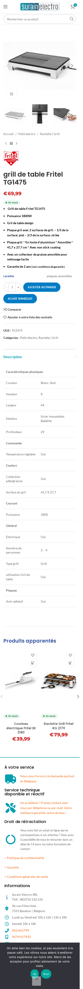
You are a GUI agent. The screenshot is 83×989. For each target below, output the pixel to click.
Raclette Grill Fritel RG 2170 (58, 726)
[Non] (36, 981)
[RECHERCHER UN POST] (71, 19)
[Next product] (16, 143)
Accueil (8, 134)
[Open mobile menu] (5, 6)
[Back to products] (11, 143)
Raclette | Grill (50, 134)
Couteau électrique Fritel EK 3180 (21, 728)
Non (46, 974)
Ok (35, 974)
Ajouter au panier (42, 287)
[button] (7, 65)
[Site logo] (40, 6)
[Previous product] (6, 143)
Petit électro (26, 134)
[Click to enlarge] (12, 94)
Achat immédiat (20, 298)
